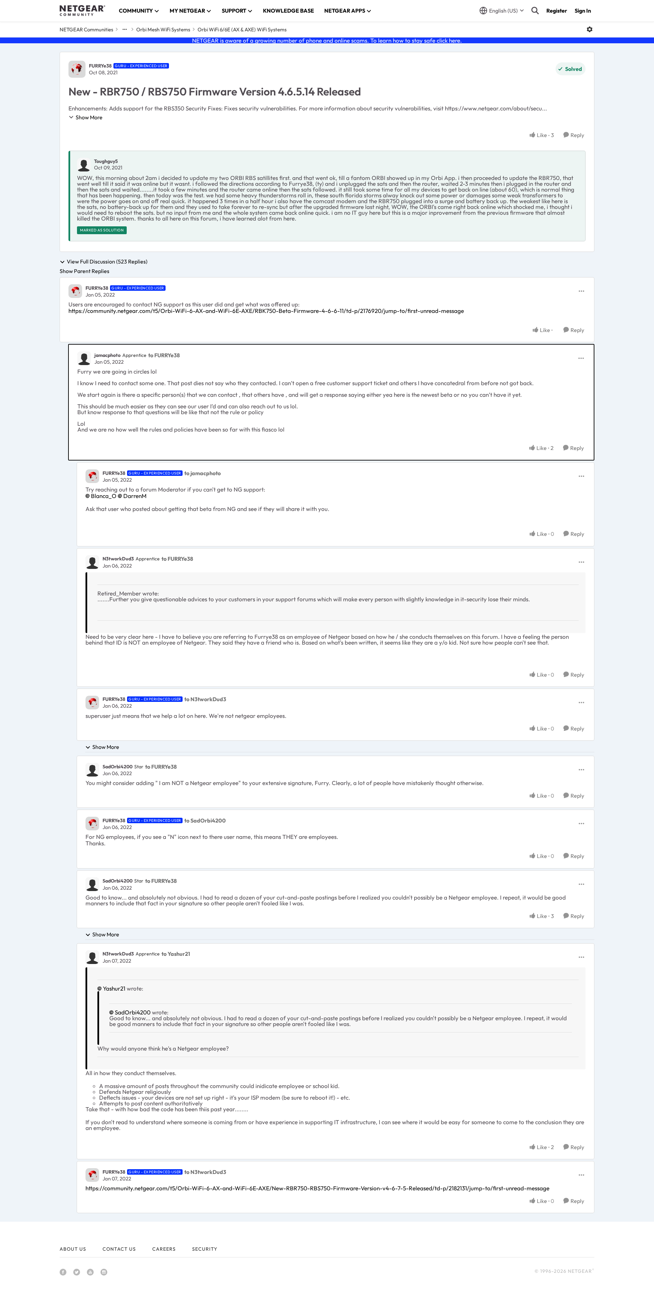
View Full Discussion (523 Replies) (107, 262)
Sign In (583, 10)
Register (556, 10)
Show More (89, 117)
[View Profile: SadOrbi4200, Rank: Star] (92, 770)
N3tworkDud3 (118, 558)
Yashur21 (114, 988)
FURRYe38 (100, 65)
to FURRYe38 (164, 355)
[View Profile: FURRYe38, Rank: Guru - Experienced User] (76, 69)
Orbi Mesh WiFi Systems (163, 29)
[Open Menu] (589, 29)
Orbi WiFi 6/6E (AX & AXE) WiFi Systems (242, 29)
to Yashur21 (175, 953)
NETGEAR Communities (86, 29)
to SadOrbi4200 (205, 820)
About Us (73, 1249)
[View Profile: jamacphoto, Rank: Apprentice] (84, 358)
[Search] (535, 10)
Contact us (119, 1249)
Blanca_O (103, 495)
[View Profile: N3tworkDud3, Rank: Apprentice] (92, 562)
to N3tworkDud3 (205, 699)
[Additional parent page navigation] (125, 29)
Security (204, 1249)
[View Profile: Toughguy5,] (84, 164)
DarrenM (134, 495)
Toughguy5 (106, 161)
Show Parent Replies (84, 271)
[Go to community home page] (82, 10)
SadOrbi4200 (118, 766)
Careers (164, 1249)
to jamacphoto (202, 473)
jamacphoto (107, 355)
